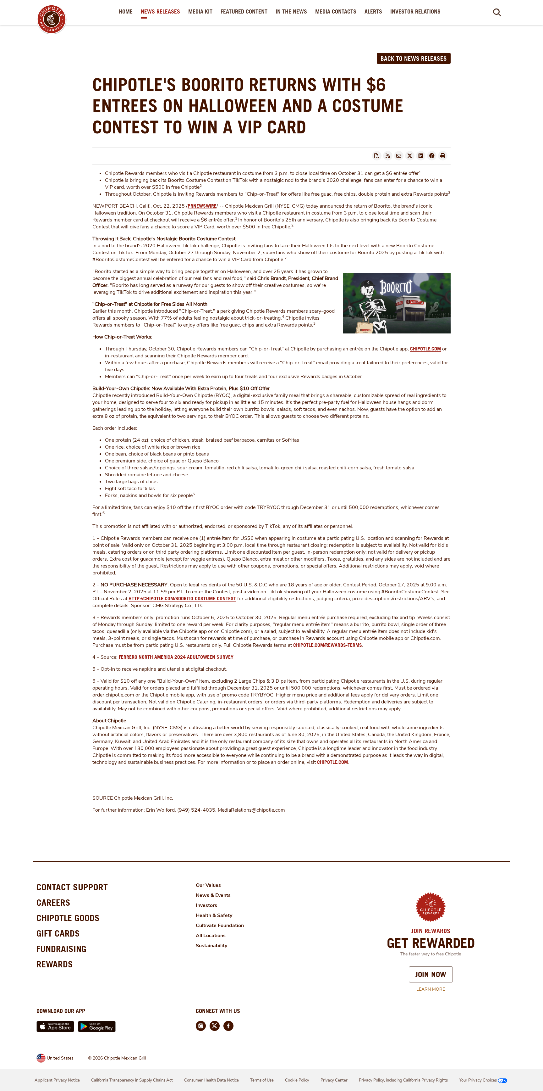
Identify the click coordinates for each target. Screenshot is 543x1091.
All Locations (211, 935)
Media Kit (201, 11)
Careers (53, 902)
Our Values (208, 885)
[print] (442, 155)
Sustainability (211, 945)
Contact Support (72, 887)
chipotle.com (332, 762)
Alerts (375, 11)
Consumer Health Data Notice (211, 1080)
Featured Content (245, 11)
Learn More (430, 989)
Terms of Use (262, 1080)
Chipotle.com (425, 348)
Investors (206, 905)
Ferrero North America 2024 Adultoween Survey (175, 657)
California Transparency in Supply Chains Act (132, 1080)
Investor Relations (416, 11)
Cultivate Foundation (220, 925)
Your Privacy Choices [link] (478, 1080)
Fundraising (61, 948)
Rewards (54, 964)
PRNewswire (202, 206)
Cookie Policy (297, 1080)
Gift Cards (58, 933)
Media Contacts (337, 11)
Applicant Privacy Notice (57, 1080)
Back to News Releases (414, 58)
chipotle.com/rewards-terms (327, 645)
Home (127, 11)
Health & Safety (214, 915)
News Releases (162, 11)
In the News (293, 11)
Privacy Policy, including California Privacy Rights (403, 1080)
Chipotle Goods (68, 918)
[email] (398, 155)
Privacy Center (334, 1080)
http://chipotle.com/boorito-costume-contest (182, 598)
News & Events (213, 895)
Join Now (430, 974)
